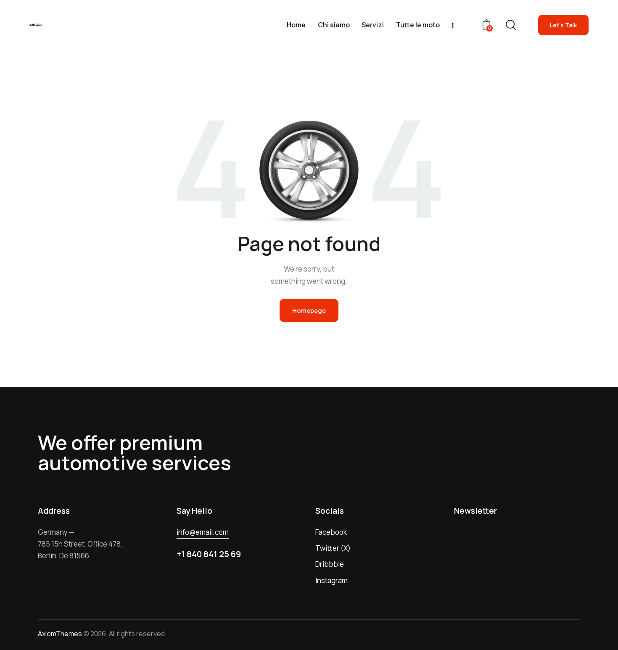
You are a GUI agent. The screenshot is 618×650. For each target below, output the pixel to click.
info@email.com (203, 532)
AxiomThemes (60, 633)
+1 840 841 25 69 (209, 554)
